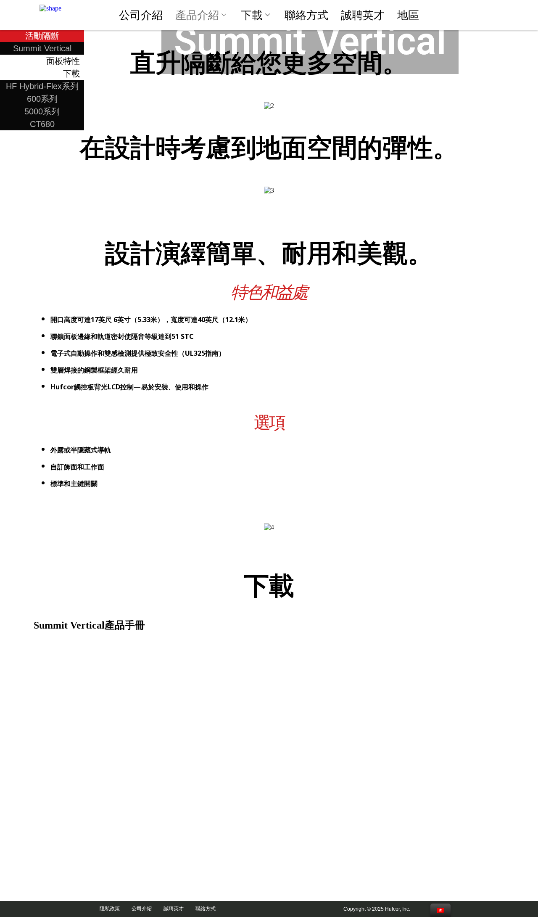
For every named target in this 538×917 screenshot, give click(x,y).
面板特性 (63, 61)
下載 (252, 15)
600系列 (42, 98)
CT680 (42, 124)
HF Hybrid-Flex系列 (42, 86)
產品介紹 (197, 15)
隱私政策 (113, 909)
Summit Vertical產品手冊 (89, 625)
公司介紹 (141, 15)
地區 (408, 15)
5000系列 (42, 111)
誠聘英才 (363, 15)
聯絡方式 (306, 15)
